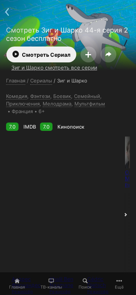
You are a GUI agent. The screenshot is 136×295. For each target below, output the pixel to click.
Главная (17, 287)
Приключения (23, 104)
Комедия (16, 96)
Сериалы (41, 81)
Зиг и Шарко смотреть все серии (54, 67)
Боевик (62, 96)
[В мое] (88, 54)
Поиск (85, 287)
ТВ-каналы (51, 287)
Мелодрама (57, 104)
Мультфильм (89, 104)
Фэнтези (40, 96)
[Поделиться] (108, 54)
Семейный (87, 96)
